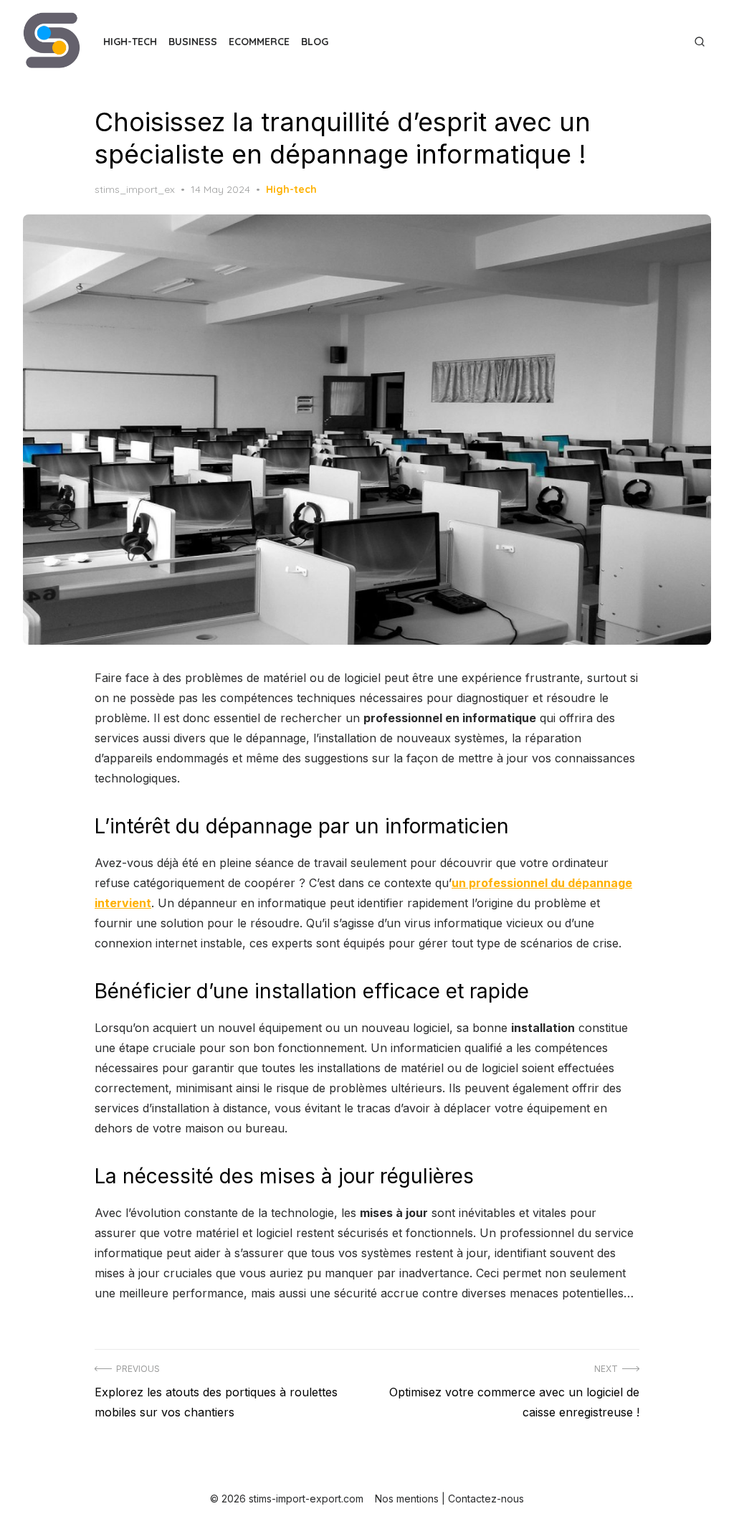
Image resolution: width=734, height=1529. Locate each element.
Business (192, 41)
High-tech (130, 41)
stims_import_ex (135, 189)
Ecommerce (259, 41)
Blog (314, 41)
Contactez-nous (486, 1498)
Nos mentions (407, 1498)
